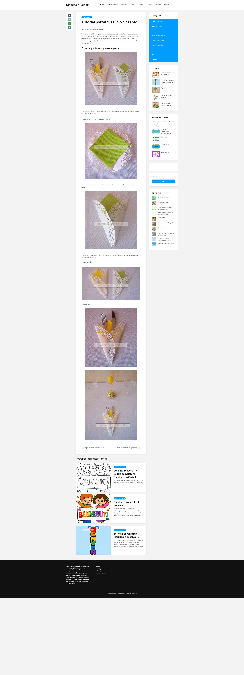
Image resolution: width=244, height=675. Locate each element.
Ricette (140, 5)
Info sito (98, 566)
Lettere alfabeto (112, 5)
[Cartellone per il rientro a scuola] (156, 105)
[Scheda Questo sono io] (156, 123)
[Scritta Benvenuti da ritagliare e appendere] (93, 540)
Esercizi (149, 5)
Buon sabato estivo (164, 197)
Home (102, 5)
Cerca (163, 181)
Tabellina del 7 (165, 152)
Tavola (133, 5)
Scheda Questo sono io (167, 122)
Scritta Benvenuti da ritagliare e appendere (126, 535)
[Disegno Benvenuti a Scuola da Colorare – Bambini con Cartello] (93, 477)
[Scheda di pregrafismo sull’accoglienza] (156, 131)
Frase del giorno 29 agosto (166, 223)
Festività (158, 5)
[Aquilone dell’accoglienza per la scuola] (156, 90)
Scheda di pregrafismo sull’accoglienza (166, 131)
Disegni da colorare (120, 466)
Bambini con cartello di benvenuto (127, 504)
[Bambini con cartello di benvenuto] (93, 509)
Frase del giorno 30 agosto (166, 243)
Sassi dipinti (161, 218)
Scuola (166, 5)
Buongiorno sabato (163, 202)
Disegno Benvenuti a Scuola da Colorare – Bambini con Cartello (125, 474)
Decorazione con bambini (166, 96)
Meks (123, 593)
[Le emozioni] (156, 146)
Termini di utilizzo (101, 574)
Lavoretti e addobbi (120, 498)
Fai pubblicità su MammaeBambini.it (106, 570)
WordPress (134, 593)
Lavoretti (124, 5)
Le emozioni (165, 145)
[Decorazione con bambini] (156, 97)
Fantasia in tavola (87, 17)
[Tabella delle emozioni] (156, 139)
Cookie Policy (100, 572)
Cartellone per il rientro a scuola (166, 104)
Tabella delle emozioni (165, 138)
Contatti (98, 568)
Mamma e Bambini (78, 4)
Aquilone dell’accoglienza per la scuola (167, 90)
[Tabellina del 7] (156, 154)
